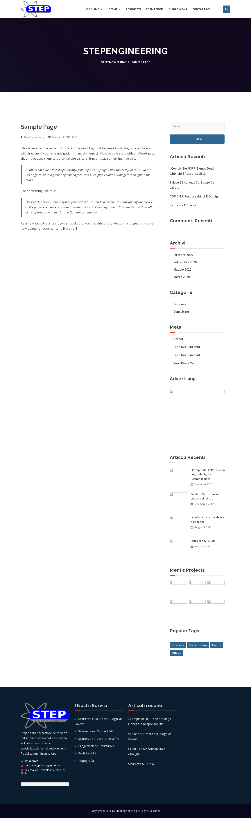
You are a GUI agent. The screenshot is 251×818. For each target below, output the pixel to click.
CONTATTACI (201, 9)
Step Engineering (34, 137)
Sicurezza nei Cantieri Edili (96, 731)
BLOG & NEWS (178, 9)
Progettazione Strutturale (96, 746)
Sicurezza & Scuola (183, 205)
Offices (176, 653)
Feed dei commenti (187, 355)
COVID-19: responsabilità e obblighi (195, 196)
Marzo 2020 (181, 277)
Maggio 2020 (182, 269)
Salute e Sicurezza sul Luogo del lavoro (192, 185)
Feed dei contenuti (187, 347)
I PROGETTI (133, 9)
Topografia (86, 761)
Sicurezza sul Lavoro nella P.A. (98, 739)
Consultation (198, 645)
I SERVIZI (112, 9)
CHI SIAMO (93, 9)
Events (216, 645)
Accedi (178, 339)
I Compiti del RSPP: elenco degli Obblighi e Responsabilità (192, 171)
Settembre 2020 (185, 262)
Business (179, 304)
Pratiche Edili (87, 753)
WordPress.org (184, 363)
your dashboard (97, 223)
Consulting (181, 312)
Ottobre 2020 (183, 255)
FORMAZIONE (154, 9)
